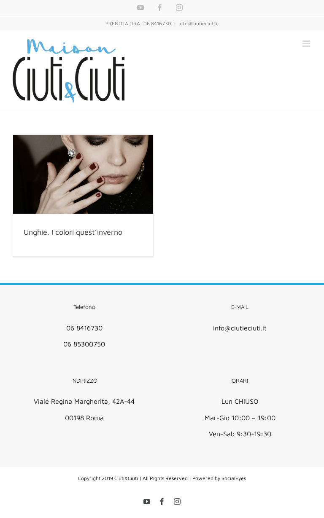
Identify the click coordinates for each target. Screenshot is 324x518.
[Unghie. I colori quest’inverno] (83, 174)
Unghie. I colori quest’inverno (73, 232)
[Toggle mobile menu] (306, 43)
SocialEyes (233, 478)
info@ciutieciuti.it (198, 23)
